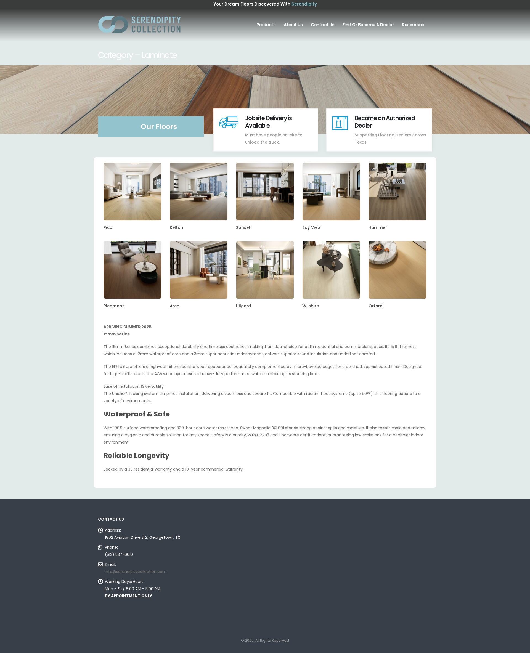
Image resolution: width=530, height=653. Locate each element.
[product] (132, 191)
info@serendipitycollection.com (135, 571)
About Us (293, 25)
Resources (413, 25)
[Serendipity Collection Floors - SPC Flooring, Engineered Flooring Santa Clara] (139, 25)
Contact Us (322, 25)
